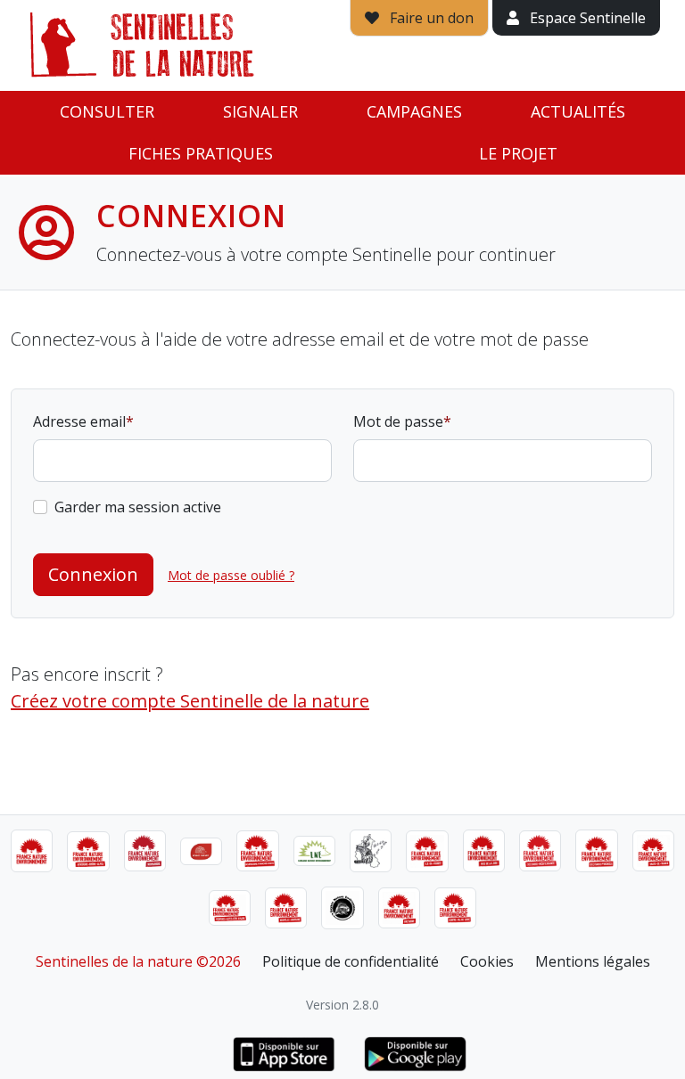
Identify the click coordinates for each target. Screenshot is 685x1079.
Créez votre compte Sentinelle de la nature (190, 701)
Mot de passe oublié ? (231, 575)
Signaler (260, 111)
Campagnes (414, 111)
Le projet (518, 153)
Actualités (578, 111)
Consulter (107, 111)
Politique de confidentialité (350, 961)
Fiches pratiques (200, 153)
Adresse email (79, 421)
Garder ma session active (137, 507)
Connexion (93, 574)
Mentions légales (592, 961)
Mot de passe (398, 421)
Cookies (487, 961)
